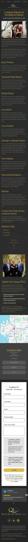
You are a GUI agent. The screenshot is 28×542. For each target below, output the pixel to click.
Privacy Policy (16, 450)
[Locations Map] (14, 329)
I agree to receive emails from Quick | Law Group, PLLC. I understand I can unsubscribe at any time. (15, 461)
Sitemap (3, 538)
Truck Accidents (6, 232)
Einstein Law (23, 536)
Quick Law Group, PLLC (8, 285)
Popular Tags (14, 240)
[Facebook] (9, 520)
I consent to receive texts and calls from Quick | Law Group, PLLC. (15, 445)
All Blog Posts (6, 229)
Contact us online (5, 307)
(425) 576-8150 (18, 307)
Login (14, 538)
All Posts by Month (14, 242)
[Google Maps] (18, 520)
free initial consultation (11, 308)
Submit (14, 470)
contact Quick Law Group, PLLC (8, 220)
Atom (14, 245)
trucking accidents (11, 41)
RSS (14, 248)
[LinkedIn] (14, 520)
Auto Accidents (6, 235)
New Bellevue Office (14, 350)
